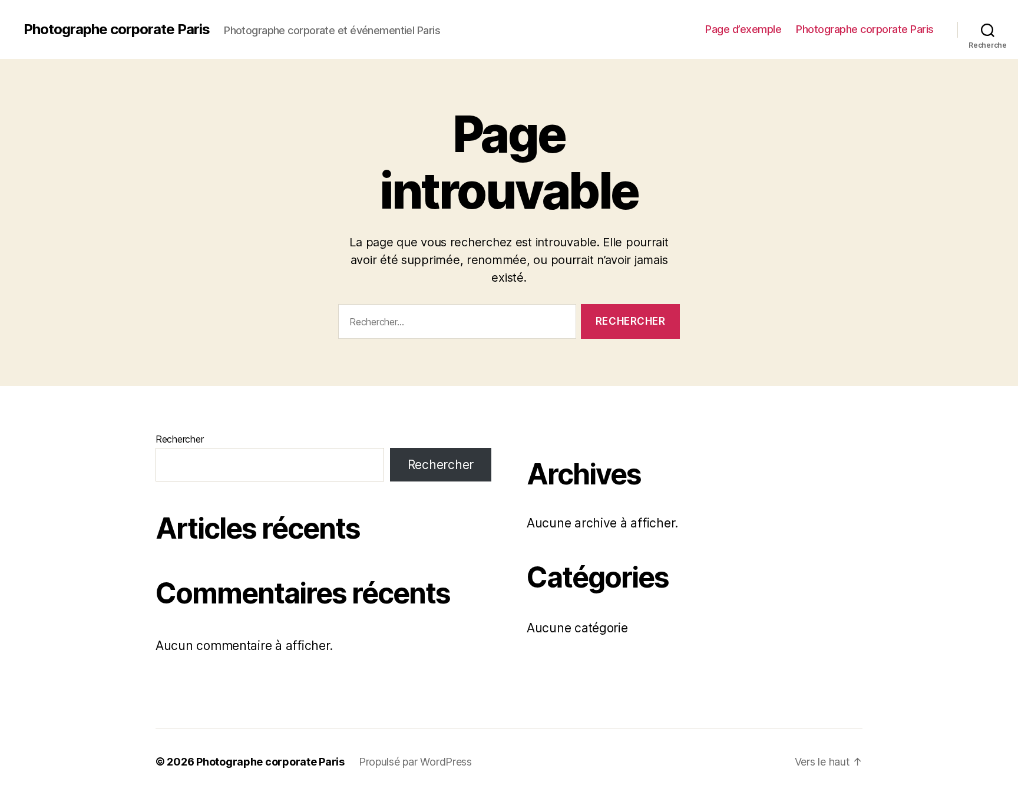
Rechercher (179, 439)
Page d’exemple (743, 29)
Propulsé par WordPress (415, 762)
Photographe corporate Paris (117, 29)
